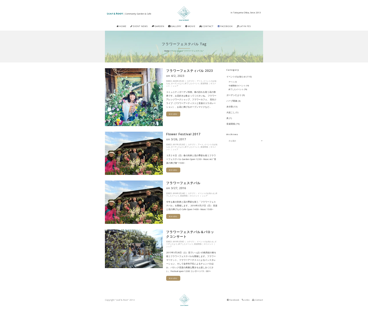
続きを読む (173, 114)
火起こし (230, 112)
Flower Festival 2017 (183, 134)
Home (166, 51)
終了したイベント (192, 83)
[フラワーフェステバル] (134, 202)
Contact (259, 299)
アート (199, 81)
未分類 (229, 106)
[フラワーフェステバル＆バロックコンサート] (134, 248)
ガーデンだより (177, 83)
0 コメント (194, 195)
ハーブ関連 (231, 100)
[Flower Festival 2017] (134, 153)
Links (247, 299)
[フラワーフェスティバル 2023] (134, 97)
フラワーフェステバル (183, 183)
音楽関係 (204, 83)
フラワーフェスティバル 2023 (189, 70)
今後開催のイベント (237, 85)
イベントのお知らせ (206, 193)
